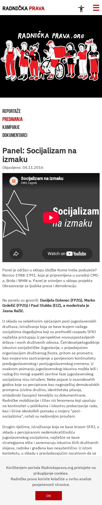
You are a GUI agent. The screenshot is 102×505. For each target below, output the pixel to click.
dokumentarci (14, 135)
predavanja (12, 119)
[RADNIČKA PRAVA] (51, 56)
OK (48, 495)
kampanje (11, 127)
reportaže (11, 111)
